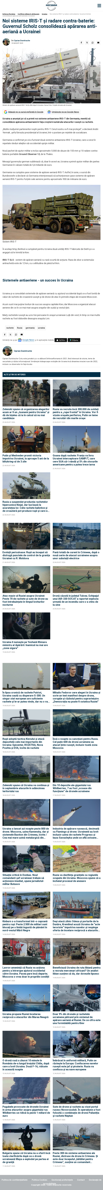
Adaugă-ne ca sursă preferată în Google (25, 112)
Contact (81, 1180)
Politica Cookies (39, 1180)
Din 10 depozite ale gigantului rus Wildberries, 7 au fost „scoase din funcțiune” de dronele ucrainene (72, 788)
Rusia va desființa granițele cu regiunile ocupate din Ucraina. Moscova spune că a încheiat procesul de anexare (76, 878)
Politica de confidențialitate (15, 1180)
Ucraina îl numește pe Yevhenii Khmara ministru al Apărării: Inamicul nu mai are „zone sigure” (25, 645)
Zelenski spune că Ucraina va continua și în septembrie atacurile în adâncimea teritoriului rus (26, 788)
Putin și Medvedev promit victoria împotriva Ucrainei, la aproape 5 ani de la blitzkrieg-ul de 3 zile (26, 458)
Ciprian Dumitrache (22, 41)
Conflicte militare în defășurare (28, 14)
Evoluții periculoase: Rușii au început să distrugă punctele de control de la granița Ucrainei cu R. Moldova (26, 555)
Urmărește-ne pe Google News (65, 112)
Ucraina (44, 14)
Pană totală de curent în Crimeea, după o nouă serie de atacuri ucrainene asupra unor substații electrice (76, 555)
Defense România (9, 14)
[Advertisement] (76, 496)
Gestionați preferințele (62, 1180)
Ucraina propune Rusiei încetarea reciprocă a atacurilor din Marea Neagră (25, 1016)
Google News (28, 340)
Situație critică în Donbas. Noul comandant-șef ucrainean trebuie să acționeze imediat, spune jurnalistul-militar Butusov (23, 879)
